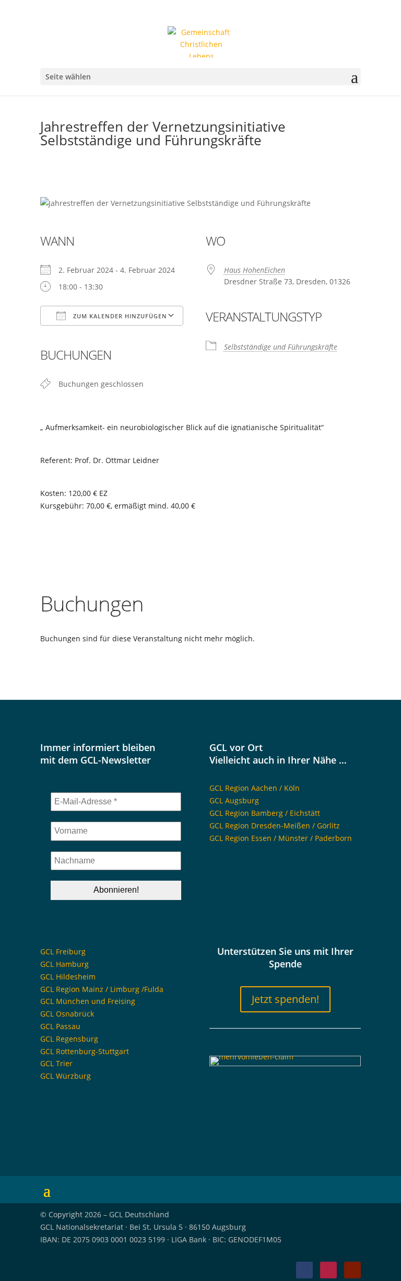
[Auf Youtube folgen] (352, 1270)
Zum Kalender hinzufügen (119, 316)
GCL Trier (56, 1063)
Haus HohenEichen (254, 270)
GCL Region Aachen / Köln (254, 788)
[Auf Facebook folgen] (304, 1270)
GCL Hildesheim (68, 977)
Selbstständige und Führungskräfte (280, 347)
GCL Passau (60, 1026)
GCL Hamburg (64, 964)
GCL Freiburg (63, 951)
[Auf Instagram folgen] (328, 1270)
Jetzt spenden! (285, 999)
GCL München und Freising (87, 1001)
